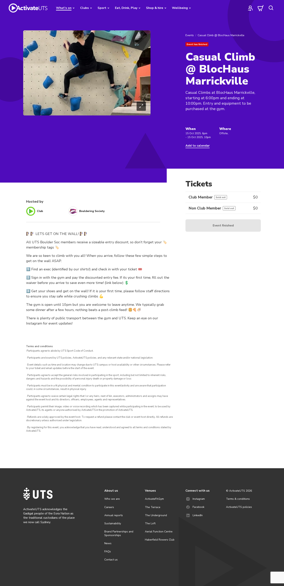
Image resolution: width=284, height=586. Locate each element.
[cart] (260, 7)
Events (189, 35)
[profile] (250, 7)
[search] (270, 7)
